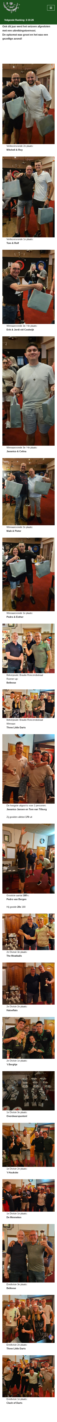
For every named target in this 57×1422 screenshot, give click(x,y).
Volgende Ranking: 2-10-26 (19, 20)
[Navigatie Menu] (51, 7)
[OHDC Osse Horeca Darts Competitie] (11, 7)
